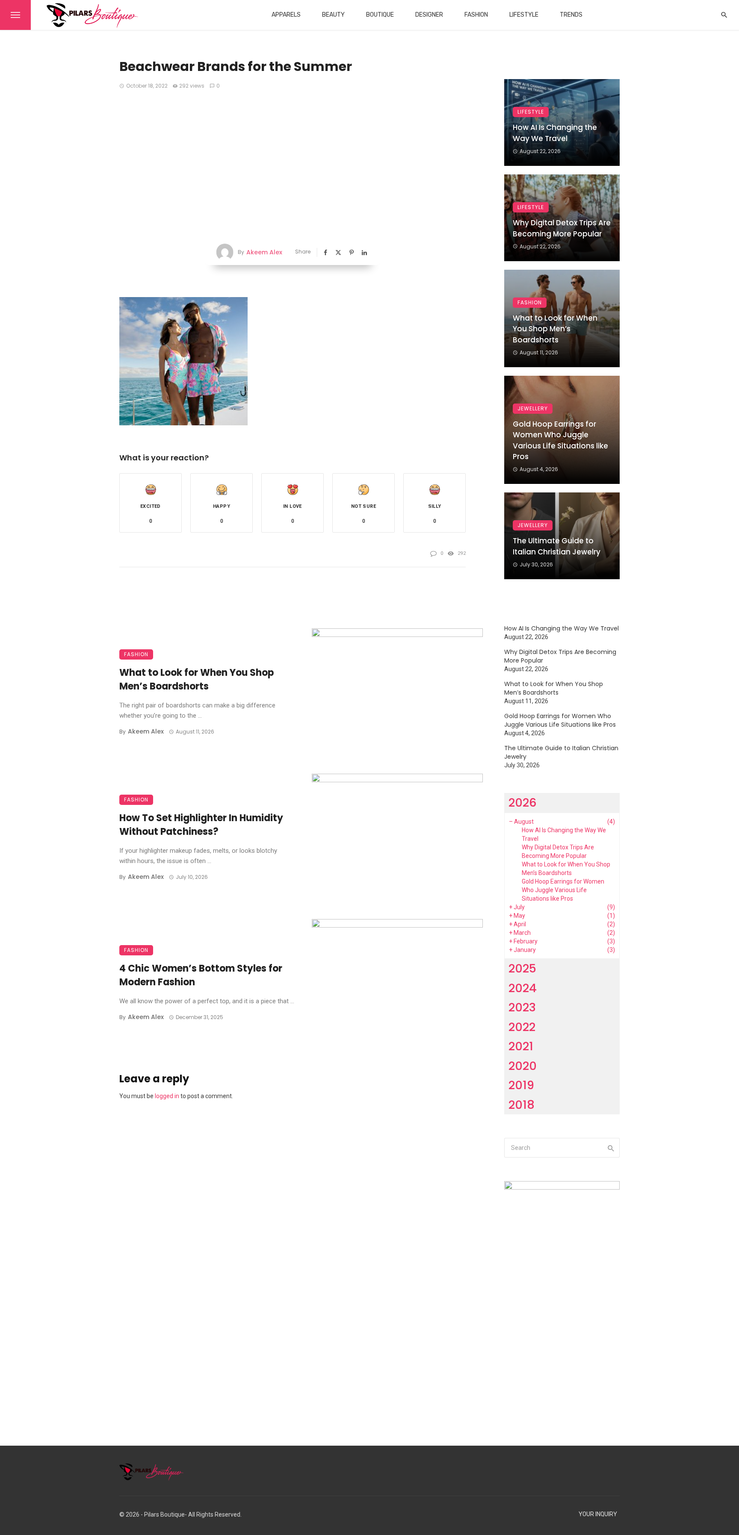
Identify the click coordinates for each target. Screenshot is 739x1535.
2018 (521, 1104)
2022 (521, 1027)
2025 (522, 968)
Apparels (286, 14)
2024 (522, 988)
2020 (522, 1066)
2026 (522, 802)
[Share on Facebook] (326, 252)
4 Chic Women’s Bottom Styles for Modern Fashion (200, 975)
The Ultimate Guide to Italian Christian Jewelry (556, 546)
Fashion (476, 14)
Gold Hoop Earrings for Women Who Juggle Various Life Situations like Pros (560, 440)
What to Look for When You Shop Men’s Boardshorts (196, 679)
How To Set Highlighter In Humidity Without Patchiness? (201, 825)
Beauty (333, 14)
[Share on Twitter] (339, 252)
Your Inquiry (598, 1514)
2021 (520, 1046)
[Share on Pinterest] (352, 252)
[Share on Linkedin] (365, 252)
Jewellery (532, 408)
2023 (522, 1007)
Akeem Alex (264, 252)
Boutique (380, 14)
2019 (521, 1085)
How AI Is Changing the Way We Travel (555, 133)
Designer (429, 14)
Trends (571, 14)
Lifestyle (523, 14)
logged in (167, 1096)
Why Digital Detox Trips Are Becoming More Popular (562, 228)
